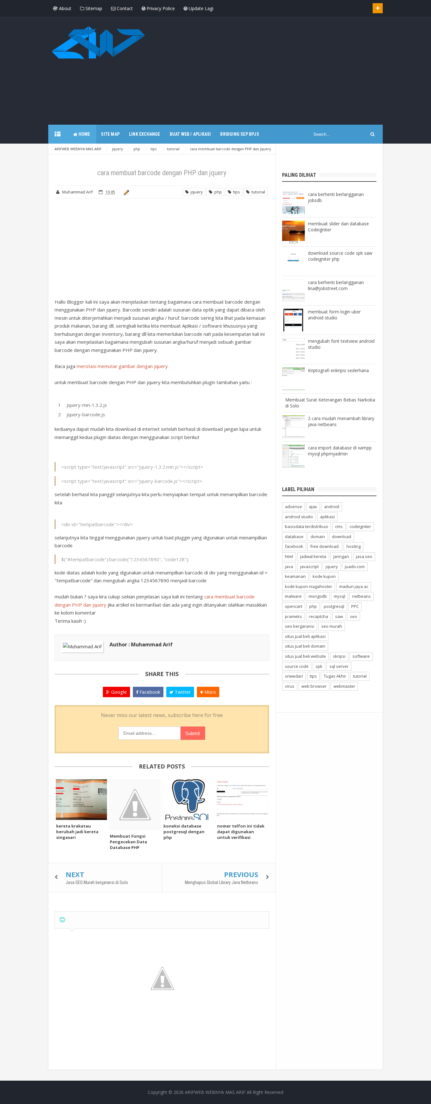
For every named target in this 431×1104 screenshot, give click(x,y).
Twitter (182, 692)
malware (293, 596)
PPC (355, 606)
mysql (339, 596)
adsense (293, 506)
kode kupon (324, 576)
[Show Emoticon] (62, 920)
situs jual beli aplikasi (305, 636)
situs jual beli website (305, 656)
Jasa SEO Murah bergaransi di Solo (97, 882)
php (217, 192)
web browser (314, 686)
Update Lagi (200, 8)
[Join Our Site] (378, 8)
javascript (309, 566)
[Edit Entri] (125, 192)
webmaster (344, 686)
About (64, 8)
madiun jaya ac (353, 586)
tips (235, 192)
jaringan (341, 556)
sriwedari (294, 676)
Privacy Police (160, 8)
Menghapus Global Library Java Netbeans (221, 882)
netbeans (361, 596)
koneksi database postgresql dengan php (183, 831)
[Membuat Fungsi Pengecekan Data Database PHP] (135, 804)
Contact (124, 8)
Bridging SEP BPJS (239, 134)
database (294, 536)
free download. (324, 546)
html (289, 556)
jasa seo (364, 556)
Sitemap (93, 8)
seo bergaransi (299, 626)
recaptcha (318, 616)
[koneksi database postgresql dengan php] (189, 799)
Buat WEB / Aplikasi (190, 134)
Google (118, 692)
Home (83, 134)
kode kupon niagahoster (308, 586)
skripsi (339, 656)
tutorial (257, 192)
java (289, 566)
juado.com (355, 566)
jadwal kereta (313, 556)
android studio (299, 516)
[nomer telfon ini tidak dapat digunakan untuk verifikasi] (242, 799)
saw (339, 616)
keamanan (295, 576)
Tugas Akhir (335, 676)
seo (353, 616)
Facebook (149, 692)
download (341, 536)
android (331, 506)
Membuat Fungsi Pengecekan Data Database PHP (128, 841)
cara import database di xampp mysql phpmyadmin (340, 451)
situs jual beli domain (305, 646)
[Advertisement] (268, 68)
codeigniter (360, 526)
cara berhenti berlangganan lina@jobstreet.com (336, 285)
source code (297, 666)
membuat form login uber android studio (334, 315)
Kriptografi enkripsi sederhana (338, 370)
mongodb (318, 596)
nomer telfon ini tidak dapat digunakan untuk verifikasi (240, 831)
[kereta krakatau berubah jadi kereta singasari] (81, 799)
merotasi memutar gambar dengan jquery (122, 366)
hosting (353, 546)
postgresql (334, 606)
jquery (196, 192)
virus (289, 686)
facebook (294, 546)
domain (317, 536)
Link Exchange (144, 134)
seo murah (331, 626)
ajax (313, 506)
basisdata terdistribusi (306, 526)
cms (339, 526)
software (361, 656)
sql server (339, 666)
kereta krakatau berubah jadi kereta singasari (77, 831)
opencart (293, 606)
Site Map (110, 134)
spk (319, 666)
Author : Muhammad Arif (141, 644)
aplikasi (327, 516)
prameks (293, 616)
